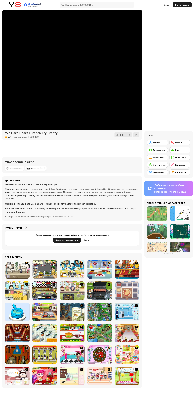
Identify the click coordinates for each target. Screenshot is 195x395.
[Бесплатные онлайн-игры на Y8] (15, 4)
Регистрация (182, 5)
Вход (166, 5)
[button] (15, 212)
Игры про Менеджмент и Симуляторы (33, 216)
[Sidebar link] (5, 5)
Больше (167, 253)
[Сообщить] (136, 134)
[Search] (63, 5)
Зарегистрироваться (67, 240)
